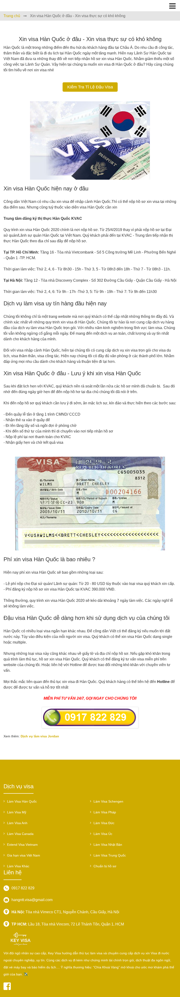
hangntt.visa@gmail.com (31, 900)
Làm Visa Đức (104, 823)
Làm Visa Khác (18, 866)
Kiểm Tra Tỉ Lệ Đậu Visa (90, 87)
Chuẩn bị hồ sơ (105, 866)
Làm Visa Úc (103, 834)
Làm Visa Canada (20, 834)
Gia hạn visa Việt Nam (23, 855)
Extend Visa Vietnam (22, 844)
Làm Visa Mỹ (16, 812)
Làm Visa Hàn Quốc (22, 801)
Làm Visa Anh (17, 823)
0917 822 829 (22, 888)
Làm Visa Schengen (108, 801)
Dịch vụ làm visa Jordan (40, 736)
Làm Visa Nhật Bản (108, 844)
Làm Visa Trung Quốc (110, 855)
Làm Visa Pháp (105, 812)
